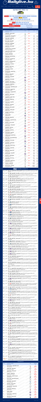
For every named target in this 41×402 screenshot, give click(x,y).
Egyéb (25, 6)
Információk (24, 16)
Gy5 (22, 19)
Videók (33, 7)
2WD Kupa (17, 24)
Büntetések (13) (29, 27)
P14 (28, 22)
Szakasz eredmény (12, 25)
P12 (24, 22)
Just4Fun (30, 24)
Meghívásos (17, 6)
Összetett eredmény (29, 25)
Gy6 (26, 19)
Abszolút (13, 22)
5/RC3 (17, 22)
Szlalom (21, 6)
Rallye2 (6, 6)
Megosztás (25, 17)
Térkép (13, 16)
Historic (13, 6)
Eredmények (6, 16)
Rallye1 (2, 6)
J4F (22, 22)
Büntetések (28, 16)
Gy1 (11, 19)
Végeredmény (16, 17)
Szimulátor (29, 7)
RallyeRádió (19, 168)
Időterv (10, 16)
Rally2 (14, 24)
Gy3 (17, 19)
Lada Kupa (21, 24)
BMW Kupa (26, 24)
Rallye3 (9, 6)
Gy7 (28, 19)
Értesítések (38, 7)
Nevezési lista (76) (18, 16)
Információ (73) (11, 27)
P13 (26, 22)
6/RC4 (20, 22)
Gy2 (15, 19)
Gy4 (20, 19)
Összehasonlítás (33, 16)
